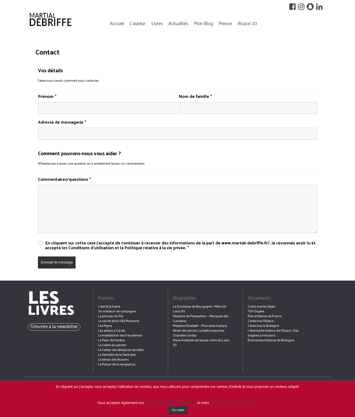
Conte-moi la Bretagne (263, 326)
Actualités (178, 24)
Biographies (184, 298)
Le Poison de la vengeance (116, 364)
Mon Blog (203, 24)
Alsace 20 (247, 24)
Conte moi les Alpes (261, 306)
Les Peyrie (105, 326)
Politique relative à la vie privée (234, 403)
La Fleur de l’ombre (111, 340)
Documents (259, 298)
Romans (106, 298)
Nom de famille (195, 96)
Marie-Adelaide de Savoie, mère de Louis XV (201, 343)
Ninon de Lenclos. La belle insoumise (198, 331)
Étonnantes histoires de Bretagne (271, 340)
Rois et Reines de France (265, 316)
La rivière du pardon (112, 345)
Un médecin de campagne (117, 311)
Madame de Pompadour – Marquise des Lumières (200, 319)
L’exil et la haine (109, 306)
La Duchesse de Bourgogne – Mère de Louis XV (199, 309)
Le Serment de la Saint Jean (117, 355)
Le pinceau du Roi (110, 316)
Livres (157, 24)
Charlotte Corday (184, 335)
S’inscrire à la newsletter (54, 327)
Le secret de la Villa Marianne (118, 321)
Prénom (47, 96)
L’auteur (137, 24)
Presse (225, 24)
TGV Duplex (256, 311)
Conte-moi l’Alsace (261, 321)
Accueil (117, 24)
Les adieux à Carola (111, 331)
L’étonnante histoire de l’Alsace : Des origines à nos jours (273, 333)
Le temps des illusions (113, 360)
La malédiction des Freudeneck (120, 335)
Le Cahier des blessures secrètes (121, 350)
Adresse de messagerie (62, 122)
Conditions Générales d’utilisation (170, 403)
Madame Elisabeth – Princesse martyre (200, 326)
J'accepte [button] (178, 410)
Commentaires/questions (64, 179)
